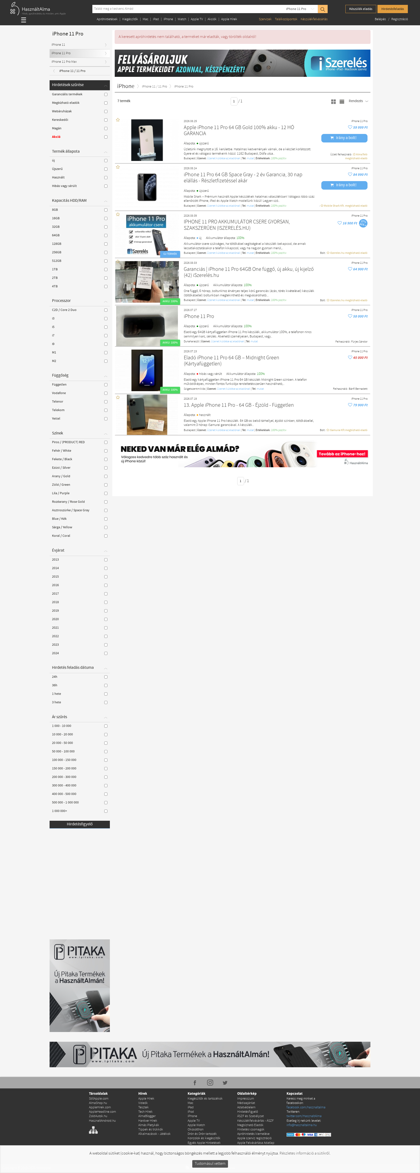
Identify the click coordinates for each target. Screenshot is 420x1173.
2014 (55, 568)
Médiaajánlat (246, 1103)
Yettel (56, 418)
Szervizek (265, 19)
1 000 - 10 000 (61, 726)
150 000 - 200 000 (64, 768)
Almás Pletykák (148, 1125)
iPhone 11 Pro (296, 9)
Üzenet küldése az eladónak (223, 158)
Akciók (212, 19)
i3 (53, 318)
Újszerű (57, 169)
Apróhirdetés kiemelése (253, 1134)
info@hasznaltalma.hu (302, 1125)
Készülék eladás (360, 9)
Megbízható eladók (65, 103)
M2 (54, 361)
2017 (55, 593)
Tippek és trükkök (150, 1129)
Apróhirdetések (107, 19)
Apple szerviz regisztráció (254, 1138)
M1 (54, 352)
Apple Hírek (229, 19)
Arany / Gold (61, 476)
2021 (55, 628)
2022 (55, 636)
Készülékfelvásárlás (314, 19)
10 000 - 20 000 (62, 734)
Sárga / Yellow (62, 527)
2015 (55, 576)
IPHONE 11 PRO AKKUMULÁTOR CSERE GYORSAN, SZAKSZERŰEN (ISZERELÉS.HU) (237, 225)
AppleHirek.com (100, 1107)
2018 (55, 602)
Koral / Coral (61, 536)
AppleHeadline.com (102, 1112)
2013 (55, 559)
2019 (55, 611)
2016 (55, 585)
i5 (53, 327)
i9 (53, 344)
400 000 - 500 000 (64, 794)
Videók (143, 1103)
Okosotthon (195, 1129)
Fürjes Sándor (359, 342)
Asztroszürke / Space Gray (70, 510)
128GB (56, 244)
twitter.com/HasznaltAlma (304, 1116)
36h (54, 685)
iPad (156, 19)
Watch (182, 19)
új (53, 160)
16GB (56, 218)
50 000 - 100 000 (63, 751)
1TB (55, 269)
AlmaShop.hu (98, 1103)
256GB (56, 252)
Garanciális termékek (67, 94)
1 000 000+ (59, 811)
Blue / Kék (59, 519)
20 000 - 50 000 (62, 743)
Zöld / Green (61, 485)
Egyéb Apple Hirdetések (204, 1143)
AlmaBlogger (147, 1116)
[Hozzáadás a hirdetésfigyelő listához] (350, 127)
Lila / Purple (61, 493)
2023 (55, 645)
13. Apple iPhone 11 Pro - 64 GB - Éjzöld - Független (239, 405)
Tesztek (143, 1107)
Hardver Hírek (147, 1121)
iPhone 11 (58, 45)
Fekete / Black (62, 459)
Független (59, 384)
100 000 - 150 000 (64, 760)
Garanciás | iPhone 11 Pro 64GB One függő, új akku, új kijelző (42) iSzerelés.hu (249, 272)
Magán (56, 128)
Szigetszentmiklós (194, 389)
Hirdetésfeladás (392, 9)
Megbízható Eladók (250, 1125)
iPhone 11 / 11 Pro (72, 71)
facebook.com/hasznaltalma (306, 1107)
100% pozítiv (278, 158)
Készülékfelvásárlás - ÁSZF (255, 1121)
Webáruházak (62, 111)
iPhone (168, 19)
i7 (53, 335)
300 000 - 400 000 (64, 785)
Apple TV (197, 19)
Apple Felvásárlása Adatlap (255, 1143)
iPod (191, 1112)
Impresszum (245, 1098)
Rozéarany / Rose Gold (68, 502)
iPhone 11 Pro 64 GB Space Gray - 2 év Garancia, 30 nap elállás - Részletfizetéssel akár (243, 178)
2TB (55, 278)
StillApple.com (98, 1098)
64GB (56, 235)
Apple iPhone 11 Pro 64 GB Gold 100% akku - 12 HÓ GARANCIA (239, 131)
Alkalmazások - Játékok (154, 1134)
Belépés (381, 19)
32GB (56, 227)
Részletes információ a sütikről (305, 1153)
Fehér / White (61, 451)
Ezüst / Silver (61, 468)
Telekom (58, 410)
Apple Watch (196, 1125)
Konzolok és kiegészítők (204, 1138)
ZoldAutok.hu (98, 1116)
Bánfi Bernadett (358, 389)
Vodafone (59, 393)
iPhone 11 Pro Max (64, 62)
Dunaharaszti (191, 342)
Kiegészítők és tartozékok (205, 1098)
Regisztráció (399, 19)
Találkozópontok (286, 19)
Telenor (57, 401)
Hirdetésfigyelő (80, 824)
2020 (55, 619)
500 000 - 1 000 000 (65, 802)
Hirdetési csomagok (250, 1129)
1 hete (56, 694)
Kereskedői (60, 120)
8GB (55, 210)
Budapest (189, 158)
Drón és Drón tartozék (202, 1134)
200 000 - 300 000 (64, 777)
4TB (55, 286)
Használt (58, 177)
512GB (56, 261)
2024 (55, 653)
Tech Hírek (145, 1112)
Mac (145, 19)
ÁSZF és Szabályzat (250, 1116)
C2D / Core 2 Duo (64, 310)
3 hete (56, 702)
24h (54, 677)
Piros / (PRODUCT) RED (68, 442)
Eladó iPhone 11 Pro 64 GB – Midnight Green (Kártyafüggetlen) (231, 361)
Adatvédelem (246, 1107)
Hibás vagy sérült (64, 186)
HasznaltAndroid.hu (102, 1121)
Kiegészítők (130, 19)
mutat (250, 158)
